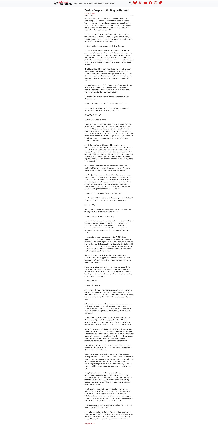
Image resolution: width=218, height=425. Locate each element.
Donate (100, 3)
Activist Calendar (90, 3)
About (112, 3)
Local (81, 3)
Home (75, 3)
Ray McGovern (89, 13)
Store (107, 3)
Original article (89, 423)
